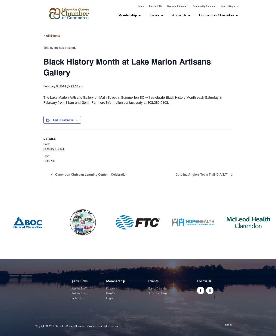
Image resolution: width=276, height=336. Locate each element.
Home (141, 6)
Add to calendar (63, 120)
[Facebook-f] (200, 290)
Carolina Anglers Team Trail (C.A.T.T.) (202, 174)
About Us (179, 15)
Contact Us (155, 6)
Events (154, 15)
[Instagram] (209, 290)
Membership (127, 15)
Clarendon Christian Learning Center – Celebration (90, 174)
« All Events (51, 35)
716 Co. (237, 324)
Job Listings (228, 6)
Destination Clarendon (216, 15)
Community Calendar (204, 6)
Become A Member (177, 6)
